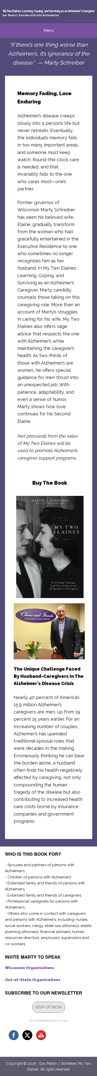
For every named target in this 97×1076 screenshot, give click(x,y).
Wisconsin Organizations (29, 968)
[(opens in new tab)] (50, 597)
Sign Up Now (48, 1007)
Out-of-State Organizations (32, 980)
